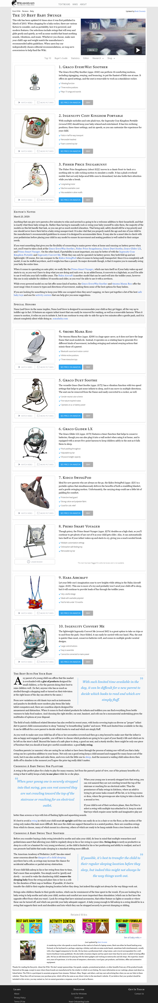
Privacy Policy (20, 997)
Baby (32, 11)
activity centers (43, 295)
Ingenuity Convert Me (49, 255)
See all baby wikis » (132, 937)
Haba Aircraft (65, 275)
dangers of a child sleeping (52, 857)
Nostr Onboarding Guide (79, 1001)
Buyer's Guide (61, 58)
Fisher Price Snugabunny (89, 248)
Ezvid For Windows (79, 993)
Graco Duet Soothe (113, 248)
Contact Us (139, 993)
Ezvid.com (79, 997)
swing (34, 820)
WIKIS (75, 4)
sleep (88, 757)
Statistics (75, 58)
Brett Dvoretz (102, 942)
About (16, 993)
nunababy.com (60, 318)
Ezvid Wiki (16, 11)
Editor (86, 58)
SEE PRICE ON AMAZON (70, 102)
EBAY (88, 102)
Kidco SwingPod (68, 258)
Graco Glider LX (132, 248)
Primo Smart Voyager (29, 251)
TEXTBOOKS (64, 4)
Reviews (25, 11)
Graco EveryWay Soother (62, 248)
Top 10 (47, 58)
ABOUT (83, 4)
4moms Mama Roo (122, 283)
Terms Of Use (19, 1001)
